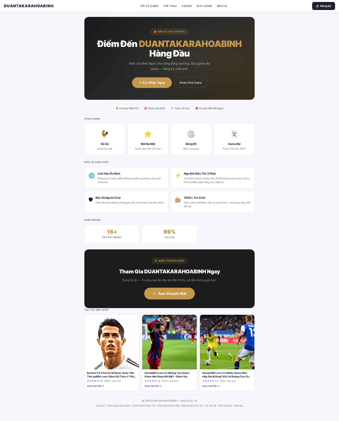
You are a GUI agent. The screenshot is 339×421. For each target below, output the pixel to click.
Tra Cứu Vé (210, 405)
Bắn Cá (222, 6)
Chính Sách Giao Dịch (119, 405)
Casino (186, 6)
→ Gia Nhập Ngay (152, 82)
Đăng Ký (325, 5)
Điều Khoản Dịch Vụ (192, 405)
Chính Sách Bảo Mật (168, 405)
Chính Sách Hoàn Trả (143, 405)
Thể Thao (170, 6)
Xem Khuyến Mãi (172, 294)
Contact (100, 405)
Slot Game (204, 6)
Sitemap (238, 405)
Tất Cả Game (149, 6)
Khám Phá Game (191, 82)
